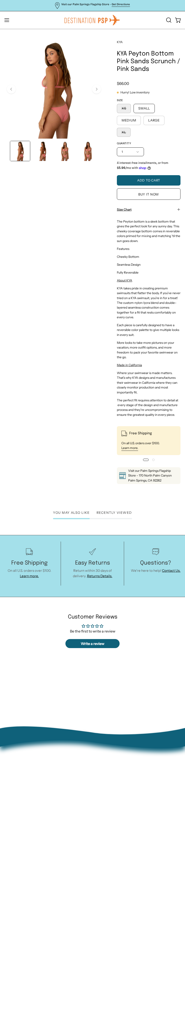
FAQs (101, 827)
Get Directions (121, 4)
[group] (92, 5)
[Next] (96, 89)
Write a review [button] (92, 643)
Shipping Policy (109, 820)
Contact (103, 798)
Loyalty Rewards (110, 834)
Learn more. (129, 448)
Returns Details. (99, 576)
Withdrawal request (113, 812)
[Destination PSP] (92, 20)
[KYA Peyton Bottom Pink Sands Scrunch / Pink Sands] (20, 151)
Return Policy (107, 805)
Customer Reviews (112, 841)
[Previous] (11, 89)
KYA (120, 42)
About (102, 791)
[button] (168, 20)
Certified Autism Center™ (118, 848)
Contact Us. (171, 570)
